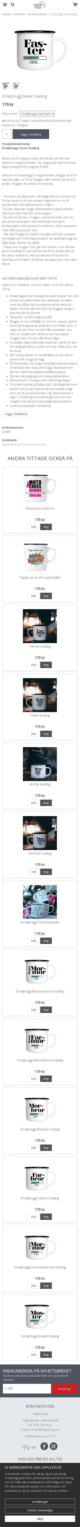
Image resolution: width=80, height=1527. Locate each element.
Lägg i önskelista (16, 414)
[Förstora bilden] (40, 49)
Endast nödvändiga (40, 1510)
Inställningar (40, 1502)
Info (33, 527)
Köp (46, 527)
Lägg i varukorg (31, 134)
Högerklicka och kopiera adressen (24, 444)
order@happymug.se (45, 1429)
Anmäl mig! (64, 1389)
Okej (40, 1519)
